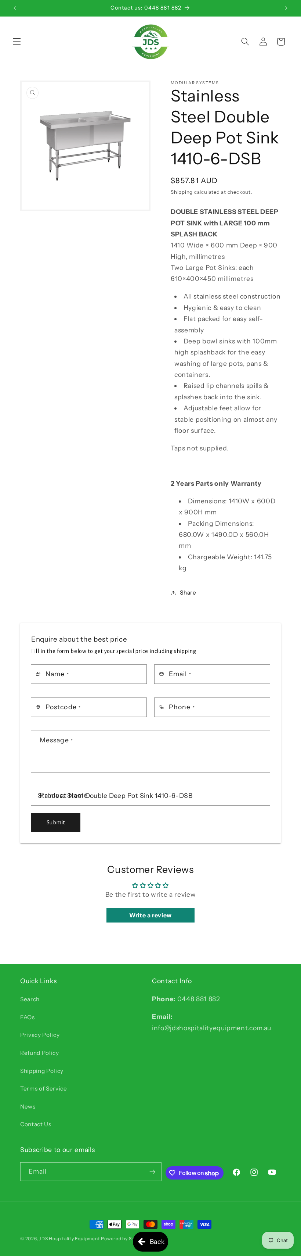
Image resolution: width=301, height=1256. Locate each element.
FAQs (27, 1017)
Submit (56, 822)
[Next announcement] (286, 8)
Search (30, 999)
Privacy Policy (39, 1034)
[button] (17, 41)
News (28, 1106)
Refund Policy (39, 1052)
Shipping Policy (42, 1070)
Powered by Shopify (123, 1238)
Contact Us (35, 1124)
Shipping (182, 192)
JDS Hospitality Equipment (70, 1238)
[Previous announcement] (15, 8)
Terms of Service (43, 1088)
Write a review (150, 915)
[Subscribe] (152, 1171)
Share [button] (188, 592)
